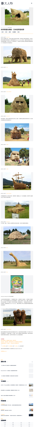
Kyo (7, 67)
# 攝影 (21, 422)
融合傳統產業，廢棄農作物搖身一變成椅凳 (8, 340)
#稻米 (18, 31)
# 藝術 (29, 422)
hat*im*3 (8, 37)
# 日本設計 (5, 422)
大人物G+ (16, 346)
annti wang (10, 27)
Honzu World (8, 91)
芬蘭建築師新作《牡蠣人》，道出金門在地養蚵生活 (10, 343)
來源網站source (4, 351)
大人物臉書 (10, 346)
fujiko (7, 144)
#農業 (10, 31)
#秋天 (2, 31)
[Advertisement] (17, 355)
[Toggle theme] (32, 3)
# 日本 (21, 424)
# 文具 (5, 424)
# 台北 (29, 424)
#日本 (6, 31)
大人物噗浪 (4, 346)
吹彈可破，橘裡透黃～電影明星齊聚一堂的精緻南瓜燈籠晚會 (11, 341)
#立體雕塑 (14, 31)
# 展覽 (13, 422)
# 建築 (13, 424)
